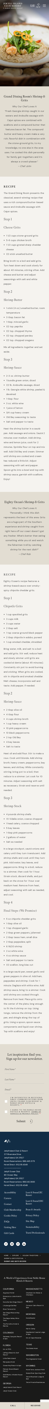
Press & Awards (33, 1209)
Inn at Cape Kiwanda (33, 1338)
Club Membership (12, 1210)
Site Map (30, 1221)
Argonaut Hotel (8, 1293)
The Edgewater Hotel (34, 1359)
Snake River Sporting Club (35, 1373)
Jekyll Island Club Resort (12, 1387)
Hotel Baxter (30, 1318)
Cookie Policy (10, 1215)
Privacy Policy (32, 1215)
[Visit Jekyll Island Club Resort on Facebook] (6, 1244)
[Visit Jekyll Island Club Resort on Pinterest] (18, 1244)
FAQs (6, 1221)
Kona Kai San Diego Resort (12, 1302)
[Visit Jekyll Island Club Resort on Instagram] (12, 1244)
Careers (7, 1198)
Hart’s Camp (30, 1329)
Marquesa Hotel (9, 1362)
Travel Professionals (35, 1232)
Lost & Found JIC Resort (34, 1194)
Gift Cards (9, 1233)
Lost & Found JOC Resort (34, 1202)
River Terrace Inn (9, 1309)
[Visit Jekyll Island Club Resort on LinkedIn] (24, 1244)
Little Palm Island (9, 1358)
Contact (8, 1204)
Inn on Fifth (7, 1349)
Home (6, 1255)
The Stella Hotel (32, 1348)
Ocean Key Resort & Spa (12, 1365)
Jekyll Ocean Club (9, 1391)
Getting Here (10, 1227)
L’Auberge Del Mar (10, 1306)
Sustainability (32, 1227)
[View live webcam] (32, 6)
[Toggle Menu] (44, 5)
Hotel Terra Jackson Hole (35, 1370)
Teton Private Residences (35, 1382)
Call (13, 1405)
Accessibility (10, 1192)
